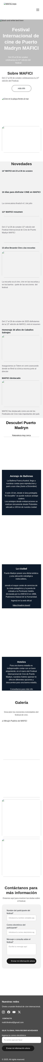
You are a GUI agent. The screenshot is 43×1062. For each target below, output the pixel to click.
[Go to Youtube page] (14, 1012)
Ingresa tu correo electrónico (14, 1035)
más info (21, 88)
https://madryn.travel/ (21, 605)
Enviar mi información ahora (23, 961)
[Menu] (37, 10)
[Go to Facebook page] (8, 1012)
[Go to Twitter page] (19, 1012)
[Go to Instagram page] (3, 1012)
